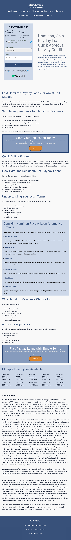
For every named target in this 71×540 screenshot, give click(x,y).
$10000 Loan (60, 382)
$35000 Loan (60, 385)
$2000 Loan (19, 379)
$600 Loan (5, 377)
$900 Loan (45, 377)
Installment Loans (11, 236)
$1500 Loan (6, 379)
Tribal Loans (9, 278)
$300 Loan (32, 374)
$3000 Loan (33, 379)
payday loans (42, 62)
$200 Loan (19, 374)
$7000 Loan (19, 382)
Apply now (18, 65)
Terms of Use (11, 72)
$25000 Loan (33, 385)
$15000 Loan (6, 385)
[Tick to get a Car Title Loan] (31, 42)
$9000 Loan (46, 382)
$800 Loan (32, 377)
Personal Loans (10, 247)
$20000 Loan (19, 385)
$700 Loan (19, 377)
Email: (7, 55)
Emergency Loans (11, 269)
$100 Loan (5, 374)
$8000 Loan (33, 382)
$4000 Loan (46, 379)
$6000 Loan (6, 382)
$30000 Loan (46, 385)
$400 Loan (45, 374)
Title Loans (8, 258)
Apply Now (35, 148)
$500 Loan (59, 374)
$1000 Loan (59, 377)
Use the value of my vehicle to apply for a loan (19, 41)
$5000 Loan (59, 379)
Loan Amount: (9, 47)
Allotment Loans (10, 286)
